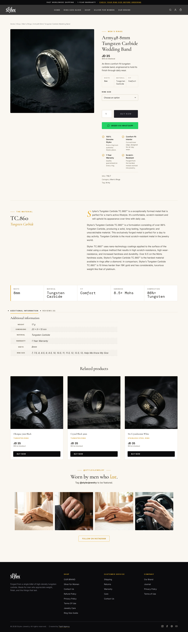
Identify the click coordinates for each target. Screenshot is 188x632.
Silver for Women (104, 10)
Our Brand (148, 579)
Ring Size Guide (72, 10)
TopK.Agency (64, 626)
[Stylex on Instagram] (34, 511)
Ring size (106, 92)
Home (57, 10)
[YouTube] (176, 626)
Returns (107, 584)
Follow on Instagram (94, 538)
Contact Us (69, 589)
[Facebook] (167, 626)
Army (108, 183)
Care (106, 594)
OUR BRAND (124, 10)
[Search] (170, 10)
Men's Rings (27, 24)
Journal (147, 584)
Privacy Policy (70, 598)
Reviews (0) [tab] (49, 311)
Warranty (108, 589)
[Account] (175, 10)
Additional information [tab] (24, 311)
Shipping (108, 579)
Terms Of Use (70, 603)
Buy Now (125, 114)
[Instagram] (162, 626)
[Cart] (180, 9)
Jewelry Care (70, 608)
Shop (88, 10)
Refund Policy (70, 594)
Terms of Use (150, 594)
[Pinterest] (172, 626)
